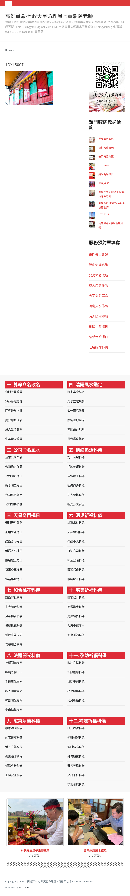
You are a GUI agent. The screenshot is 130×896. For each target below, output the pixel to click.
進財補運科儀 (75, 737)
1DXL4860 (103, 165)
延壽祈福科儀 (75, 784)
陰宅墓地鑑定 (75, 420)
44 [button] (14, 865)
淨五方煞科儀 (13, 747)
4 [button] (16, 863)
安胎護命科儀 (75, 672)
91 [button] (64, 867)
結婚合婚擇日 (106, 174)
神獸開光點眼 (13, 700)
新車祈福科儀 (75, 635)
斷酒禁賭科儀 (75, 560)
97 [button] (81, 867)
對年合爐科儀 (75, 457)
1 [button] (8, 863)
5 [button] (19, 863)
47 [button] (22, 865)
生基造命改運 (13, 439)
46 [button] (19, 865)
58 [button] (54, 865)
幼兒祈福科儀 (75, 700)
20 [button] (62, 863)
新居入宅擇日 (13, 551)
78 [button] (111, 865)
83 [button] (41, 867)
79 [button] (113, 865)
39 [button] (116, 863)
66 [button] (76, 865)
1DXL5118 (103, 214)
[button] (10, 831)
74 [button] (99, 865)
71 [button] (91, 865)
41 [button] (122, 863)
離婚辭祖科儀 (13, 597)
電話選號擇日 (13, 579)
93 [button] (69, 867)
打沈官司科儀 (75, 551)
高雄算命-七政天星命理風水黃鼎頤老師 (49, 16)
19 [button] (59, 863)
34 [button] (102, 863)
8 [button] (28, 863)
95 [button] (75, 867)
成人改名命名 (98, 285)
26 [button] (79, 863)
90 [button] (61, 867)
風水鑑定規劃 (75, 401)
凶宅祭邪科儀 (13, 737)
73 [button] (96, 865)
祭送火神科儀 (13, 766)
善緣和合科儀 (13, 644)
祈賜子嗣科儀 (75, 681)
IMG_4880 (103, 183)
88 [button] (55, 867)
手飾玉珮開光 (13, 681)
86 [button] (49, 867)
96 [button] (78, 867)
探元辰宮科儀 (75, 728)
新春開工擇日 (13, 485)
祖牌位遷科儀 (75, 467)
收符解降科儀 (75, 579)
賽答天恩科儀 (75, 766)
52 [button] (36, 865)
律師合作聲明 (106, 147)
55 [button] (45, 865)
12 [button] (39, 863)
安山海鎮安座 (13, 710)
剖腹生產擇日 (98, 327)
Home (8, 50)
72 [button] (93, 865)
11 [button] (36, 863)
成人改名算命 (13, 429)
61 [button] (62, 865)
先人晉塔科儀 (75, 495)
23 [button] (71, 863)
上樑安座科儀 (13, 775)
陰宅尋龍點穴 (75, 392)
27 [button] (82, 863)
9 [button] (31, 863)
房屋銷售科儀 (75, 616)
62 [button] (65, 865)
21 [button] (65, 863)
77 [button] (108, 865)
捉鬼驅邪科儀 (13, 756)
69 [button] (85, 865)
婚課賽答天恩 (13, 635)
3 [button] (14, 863)
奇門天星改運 (106, 156)
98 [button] (83, 867)
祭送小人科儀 (75, 541)
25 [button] (76, 863)
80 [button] (116, 865)
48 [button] (25, 865)
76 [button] (105, 865)
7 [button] (25, 863)
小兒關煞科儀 (75, 691)
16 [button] (51, 863)
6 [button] (22, 863)
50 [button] (31, 865)
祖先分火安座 (75, 504)
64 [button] (71, 865)
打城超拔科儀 (75, 756)
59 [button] (56, 865)
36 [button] (108, 863)
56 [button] (48, 865)
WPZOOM (24, 887)
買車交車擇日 (13, 569)
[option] (35, 828)
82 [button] (122, 865)
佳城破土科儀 (75, 476)
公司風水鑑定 (13, 495)
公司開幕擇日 (13, 476)
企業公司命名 (13, 457)
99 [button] (86, 867)
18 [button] (56, 863)
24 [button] (74, 863)
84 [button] (44, 867)
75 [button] (102, 865)
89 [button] (58, 867)
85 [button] (46, 867)
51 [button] (34, 865)
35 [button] (105, 863)
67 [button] (79, 865)
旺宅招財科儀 (98, 347)
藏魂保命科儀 (75, 569)
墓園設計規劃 (75, 429)
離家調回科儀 (13, 728)
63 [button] (68, 865)
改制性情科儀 (75, 663)
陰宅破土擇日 (13, 560)
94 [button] (72, 867)
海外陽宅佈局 (98, 316)
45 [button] (16, 865)
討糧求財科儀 (75, 522)
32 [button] (96, 863)
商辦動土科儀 (75, 607)
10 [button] (34, 863)
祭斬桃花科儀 (13, 626)
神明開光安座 (13, 663)
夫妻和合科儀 (13, 607)
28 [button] (85, 863)
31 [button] (93, 863)
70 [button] (88, 865)
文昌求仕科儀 (75, 775)
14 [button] (45, 863)
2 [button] (11, 863)
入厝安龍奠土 (75, 626)
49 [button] (28, 865)
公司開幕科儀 (13, 504)
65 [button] (74, 865)
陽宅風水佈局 (98, 306)
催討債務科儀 (75, 747)
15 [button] (48, 863)
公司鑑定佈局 (13, 467)
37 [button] (111, 863)
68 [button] (82, 865)
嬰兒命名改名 (106, 138)
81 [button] (119, 865)
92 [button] (66, 867)
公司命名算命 (98, 296)
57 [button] (51, 865)
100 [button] (89, 867)
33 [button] (99, 863)
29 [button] (88, 863)
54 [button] (42, 865)
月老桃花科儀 (13, 616)
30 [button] (91, 863)
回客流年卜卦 (13, 411)
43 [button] (11, 865)
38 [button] (113, 863)
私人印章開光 (13, 691)
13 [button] (42, 863)
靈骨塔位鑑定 (75, 439)
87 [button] (52, 867)
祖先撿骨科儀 (75, 485)
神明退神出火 (13, 672)
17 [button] (54, 863)
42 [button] (8, 865)
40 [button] (119, 863)
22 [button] (68, 863)
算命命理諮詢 (98, 265)
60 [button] (59, 865)
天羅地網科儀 (75, 532)
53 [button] (39, 865)
